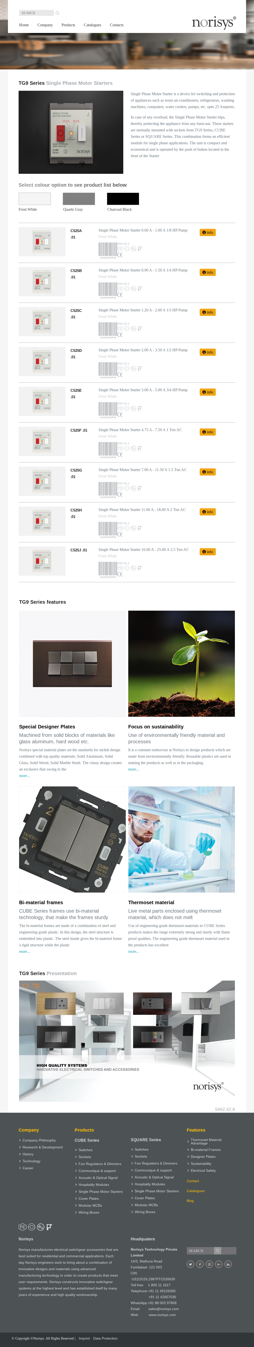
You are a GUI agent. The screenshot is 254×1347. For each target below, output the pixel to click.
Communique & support (97, 1170)
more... (24, 776)
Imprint (84, 1338)
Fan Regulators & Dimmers (100, 1164)
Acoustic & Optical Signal (98, 1177)
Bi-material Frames (206, 1149)
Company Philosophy (39, 1140)
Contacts (117, 25)
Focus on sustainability (156, 726)
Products (68, 25)
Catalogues (92, 25)
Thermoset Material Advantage (206, 1141)
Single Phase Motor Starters (101, 1191)
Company (45, 25)
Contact (193, 1181)
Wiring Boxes (89, 1212)
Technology (31, 1161)
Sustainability (201, 1163)
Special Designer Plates (47, 726)
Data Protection (105, 1338)
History (28, 1154)
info (209, 232)
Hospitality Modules (94, 1184)
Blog (190, 1200)
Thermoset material (151, 902)
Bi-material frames (41, 902)
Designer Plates (203, 1156)
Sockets (85, 1157)
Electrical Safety (203, 1170)
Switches (86, 1150)
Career (28, 1168)
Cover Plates (89, 1198)
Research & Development (43, 1147)
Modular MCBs (90, 1205)
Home (24, 25)
